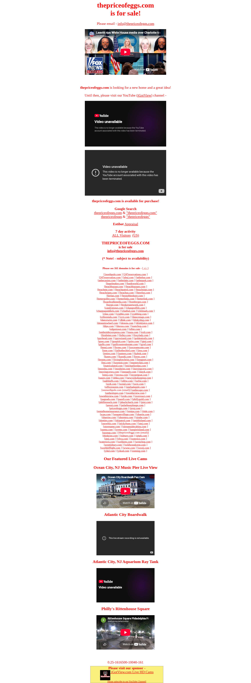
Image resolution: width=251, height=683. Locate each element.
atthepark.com (144, 280)
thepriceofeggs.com (108, 213)
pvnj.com (135, 408)
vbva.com (123, 438)
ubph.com (142, 435)
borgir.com (113, 304)
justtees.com (125, 353)
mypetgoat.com (139, 374)
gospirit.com (119, 341)
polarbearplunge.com (132, 405)
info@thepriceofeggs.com (125, 251)
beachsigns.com (108, 292)
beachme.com (105, 289)
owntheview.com (136, 393)
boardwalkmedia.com (115, 301)
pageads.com (108, 399)
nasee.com (104, 377)
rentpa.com (134, 411)
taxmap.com (109, 432)
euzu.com (133, 332)
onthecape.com (140, 390)
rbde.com (148, 411)
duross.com (123, 326)
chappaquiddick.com (108, 310)
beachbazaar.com (114, 286)
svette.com (121, 429)
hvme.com (120, 347)
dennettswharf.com (108, 323)
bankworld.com (135, 283)
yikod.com (123, 450)
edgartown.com (118, 329)
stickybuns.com (127, 423)
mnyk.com (145, 371)
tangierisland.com (139, 429)
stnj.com (143, 423)
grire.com (134, 341)
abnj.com (129, 277)
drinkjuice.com (144, 323)
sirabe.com (142, 417)
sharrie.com (143, 414)
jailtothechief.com (125, 350)
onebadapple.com (136, 386)
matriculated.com (113, 365)
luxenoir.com (121, 362)
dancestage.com (141, 316)
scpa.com (106, 414)
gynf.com (146, 344)
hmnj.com (106, 347)
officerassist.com (114, 386)
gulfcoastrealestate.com (125, 344)
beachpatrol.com (124, 289)
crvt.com (125, 316)
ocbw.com (141, 380)
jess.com (142, 350)
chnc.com (109, 313)
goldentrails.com (143, 338)
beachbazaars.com (135, 286)
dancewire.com (109, 320)
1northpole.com (112, 274)
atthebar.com (143, 277)
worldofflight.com (110, 447)
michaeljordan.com (136, 365)
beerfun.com (143, 292)
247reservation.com (110, 277)
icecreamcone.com (139, 347)
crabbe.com (123, 313)
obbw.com (127, 380)
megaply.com (129, 371)
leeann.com (105, 359)
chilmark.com (145, 310)
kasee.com (110, 356)
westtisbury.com (113, 444)
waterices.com (107, 441)
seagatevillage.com (124, 414)
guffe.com (104, 344)
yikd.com (110, 450)
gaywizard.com (123, 338)
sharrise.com (109, 417)
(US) (135, 235)
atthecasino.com (107, 280)
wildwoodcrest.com (135, 444)
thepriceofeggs (111, 217)
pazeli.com (124, 399)
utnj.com (109, 438)
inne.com (108, 350)
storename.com (112, 426)
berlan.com (113, 295)
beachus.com (127, 292)
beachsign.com (144, 289)
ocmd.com (125, 383)
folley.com (125, 335)
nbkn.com (118, 377)
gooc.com (104, 341)
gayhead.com (105, 338)
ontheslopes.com (114, 393)
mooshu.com (105, 368)
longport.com (144, 359)
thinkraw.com (110, 435)
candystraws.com (114, 307)
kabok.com (140, 353)
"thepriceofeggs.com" (141, 213)
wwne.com (129, 447)
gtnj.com (147, 341)
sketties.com (106, 420)
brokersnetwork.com (132, 304)
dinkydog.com (141, 320)
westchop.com (143, 441)
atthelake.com (126, 280)
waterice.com (138, 438)
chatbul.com (128, 310)
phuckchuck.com (129, 402)
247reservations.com (135, 274)
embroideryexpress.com (112, 332)
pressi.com (112, 405)
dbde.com (125, 320)
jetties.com (109, 353)
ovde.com (127, 396)
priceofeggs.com (118, 408)
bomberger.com (138, 301)
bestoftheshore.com (132, 295)
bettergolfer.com (106, 298)
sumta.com (107, 429)
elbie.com (135, 329)
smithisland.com (142, 420)
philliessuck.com (108, 402)
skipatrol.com (123, 420)
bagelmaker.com (115, 283)
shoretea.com (126, 417)
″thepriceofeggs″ (138, 217)
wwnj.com (143, 447)
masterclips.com (139, 362)
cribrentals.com (109, 316)
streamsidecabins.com (134, 426)
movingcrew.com (142, 368)
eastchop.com (139, 326)
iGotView (144, 95)
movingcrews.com (109, 371)
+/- (145, 268)
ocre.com (139, 383)
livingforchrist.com (124, 359)
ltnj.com (106, 362)
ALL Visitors (121, 235)
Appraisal (131, 224)
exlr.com (146, 332)
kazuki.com (125, 356)
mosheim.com (122, 368)
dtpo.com (109, 326)
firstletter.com (109, 335)
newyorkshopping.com (139, 377)
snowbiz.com (109, 423)
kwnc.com (140, 356)
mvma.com (122, 374)
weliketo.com (125, 441)
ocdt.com (111, 383)
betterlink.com (145, 298)
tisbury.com (127, 435)
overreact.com (142, 396)
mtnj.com (108, 374)
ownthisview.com (109, 396)
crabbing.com (139, 313)
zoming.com (138, 450)
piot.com (146, 402)
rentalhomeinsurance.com (111, 411)
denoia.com (127, 323)
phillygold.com (141, 399)
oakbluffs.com (111, 380)
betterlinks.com (126, 298)
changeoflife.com (136, 307)
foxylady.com (141, 335)
